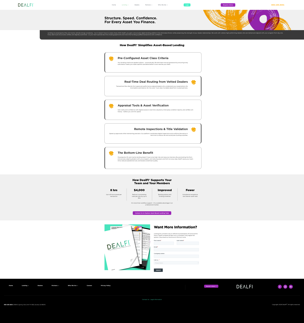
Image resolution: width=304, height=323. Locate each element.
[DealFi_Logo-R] (26, 4)
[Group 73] (291, 285)
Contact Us (145, 299)
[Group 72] (285, 285)
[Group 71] (280, 285)
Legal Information (156, 299)
